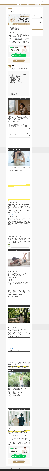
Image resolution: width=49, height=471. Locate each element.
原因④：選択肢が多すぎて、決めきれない (15, 79)
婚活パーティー (40, 15)
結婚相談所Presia (19, 38)
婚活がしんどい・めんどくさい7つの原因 (14, 75)
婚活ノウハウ (32, 4)
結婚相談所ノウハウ (10, 4)
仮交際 (24, 4)
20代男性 (35, 22)
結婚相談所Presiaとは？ (19, 60)
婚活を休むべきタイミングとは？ (13, 93)
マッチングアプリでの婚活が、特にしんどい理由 (15, 83)
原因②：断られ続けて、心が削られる (14, 77)
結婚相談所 (40, 17)
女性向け (40, 13)
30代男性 (35, 24)
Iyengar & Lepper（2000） (11, 214)
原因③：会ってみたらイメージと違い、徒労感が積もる (16, 78)
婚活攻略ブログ (6, 468)
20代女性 (40, 22)
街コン (35, 15)
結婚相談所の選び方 (16, 4)
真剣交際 (28, 4)
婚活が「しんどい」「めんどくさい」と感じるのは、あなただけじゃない (18, 74)
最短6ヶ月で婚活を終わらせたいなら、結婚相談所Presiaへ (16, 94)
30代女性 (40, 24)
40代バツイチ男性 (35, 34)
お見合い (21, 4)
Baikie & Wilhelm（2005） (11, 348)
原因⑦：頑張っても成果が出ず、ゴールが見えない (16, 82)
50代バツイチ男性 (40, 34)
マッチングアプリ (35, 17)
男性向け (35, 13)
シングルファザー (40, 32)
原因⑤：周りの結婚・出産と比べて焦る (14, 80)
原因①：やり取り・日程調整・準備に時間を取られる (16, 76)
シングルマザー (35, 32)
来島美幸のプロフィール (38, 4)
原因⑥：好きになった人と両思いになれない (15, 81)
